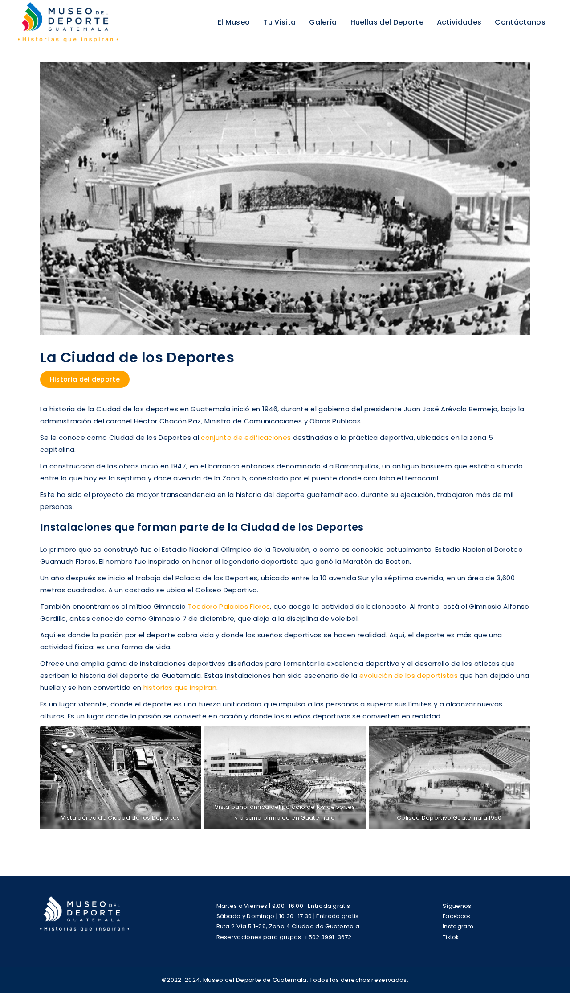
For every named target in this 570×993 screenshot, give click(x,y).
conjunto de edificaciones (246, 437)
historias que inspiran (179, 687)
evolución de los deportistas (408, 675)
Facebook (457, 916)
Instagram (458, 926)
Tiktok (451, 937)
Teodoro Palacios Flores (229, 606)
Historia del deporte (85, 379)
